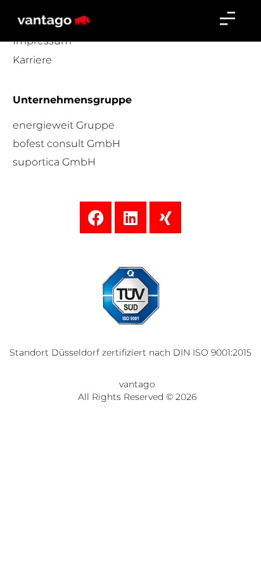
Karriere (32, 60)
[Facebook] (95, 217)
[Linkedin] (130, 217)
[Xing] (165, 217)
